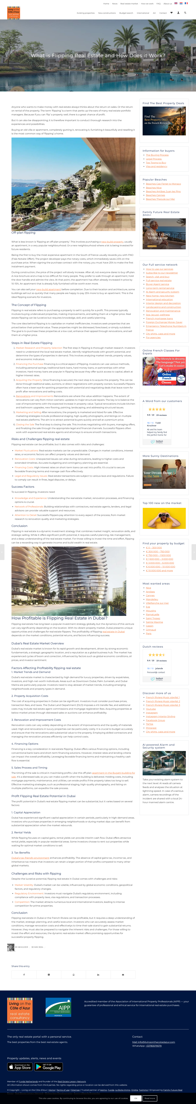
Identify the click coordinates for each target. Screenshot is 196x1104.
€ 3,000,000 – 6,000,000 (160, 563)
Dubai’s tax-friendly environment (30, 858)
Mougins (151, 610)
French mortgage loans (159, 318)
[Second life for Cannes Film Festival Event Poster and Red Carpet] (2, 552)
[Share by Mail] (123, 975)
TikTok (149, 724)
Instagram (152, 712)
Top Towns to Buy (156, 162)
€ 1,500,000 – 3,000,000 (159, 559)
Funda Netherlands (28, 1081)
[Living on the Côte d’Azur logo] (13, 12)
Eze (148, 607)
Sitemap (75, 1090)
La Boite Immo (122, 1090)
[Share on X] (48, 975)
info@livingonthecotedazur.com (156, 1042)
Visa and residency (156, 166)
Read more (150, 1098)
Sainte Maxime (154, 622)
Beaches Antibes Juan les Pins (163, 191)
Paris (148, 633)
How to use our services (159, 269)
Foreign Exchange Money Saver (164, 322)
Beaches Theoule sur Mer (160, 199)
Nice (148, 587)
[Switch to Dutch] (181, 3)
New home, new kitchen (160, 295)
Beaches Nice (154, 187)
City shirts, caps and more (160, 333)
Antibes (150, 591)
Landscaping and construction (163, 307)
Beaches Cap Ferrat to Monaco (163, 183)
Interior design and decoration (163, 303)
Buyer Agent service (157, 284)
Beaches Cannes (155, 195)
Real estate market (129, 3)
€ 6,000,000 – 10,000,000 (160, 566)
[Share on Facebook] (24, 975)
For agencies (153, 337)
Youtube (151, 709)
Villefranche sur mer (157, 603)
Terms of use (63, 1090)
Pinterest (151, 728)
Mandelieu (152, 599)
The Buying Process (157, 155)
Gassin (149, 626)
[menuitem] (106, 3)
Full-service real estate (159, 280)
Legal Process (154, 159)
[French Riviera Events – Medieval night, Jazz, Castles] (194, 552)
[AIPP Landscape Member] (58, 1007)
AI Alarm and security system (162, 292)
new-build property (112, 241)
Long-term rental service (160, 288)
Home (106, 3)
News (114, 3)
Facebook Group (155, 720)
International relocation (159, 299)
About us (168, 3)
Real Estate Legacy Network (72, 1081)
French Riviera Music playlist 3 (163, 705)
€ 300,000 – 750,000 (158, 551)
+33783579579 (154, 1046)
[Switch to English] (175, 3)
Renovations (23, 396)
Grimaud (151, 629)
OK (135, 1098)
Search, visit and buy (157, 276)
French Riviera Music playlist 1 (163, 697)
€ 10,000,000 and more (159, 570)
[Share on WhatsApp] (73, 975)
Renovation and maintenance (163, 311)
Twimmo (143, 1090)
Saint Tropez (153, 618)
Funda (111, 1090)
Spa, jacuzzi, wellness (158, 314)
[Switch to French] (186, 3)
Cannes (150, 595)
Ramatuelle (152, 614)
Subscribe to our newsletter (162, 272)
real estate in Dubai (113, 631)
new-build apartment (48, 289)
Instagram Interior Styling (160, 716)
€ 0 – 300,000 (154, 547)
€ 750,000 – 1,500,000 (158, 555)
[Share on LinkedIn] (98, 975)
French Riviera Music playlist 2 (163, 701)
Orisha (134, 1090)
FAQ (159, 3)
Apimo (103, 1090)
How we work (147, 3)
